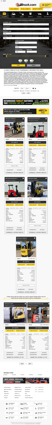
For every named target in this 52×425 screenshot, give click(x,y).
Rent (12, 404)
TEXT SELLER (19, 227)
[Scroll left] (2, 330)
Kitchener (31, 374)
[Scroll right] (49, 330)
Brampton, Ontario (13, 357)
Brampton (5, 374)
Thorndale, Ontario (12, 172)
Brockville (14, 374)
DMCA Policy (38, 423)
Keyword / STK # (7, 22)
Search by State (19, 40)
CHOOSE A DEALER (7, 36)
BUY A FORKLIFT (14, 8)
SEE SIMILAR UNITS (10, 227)
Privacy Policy (32, 423)
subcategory (6, 26)
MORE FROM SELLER (9, 229)
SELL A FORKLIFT (26, 8)
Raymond (21, 210)
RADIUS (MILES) (18, 49)
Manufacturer (7, 31)
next (28, 93)
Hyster (33, 270)
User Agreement (27, 423)
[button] (26, 29)
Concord (22, 374)
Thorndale (40, 374)
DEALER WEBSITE (19, 229)
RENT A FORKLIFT (38, 8)
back (23, 93)
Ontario (21, 162)
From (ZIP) (29, 49)
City (16, 45)
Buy (9, 404)
